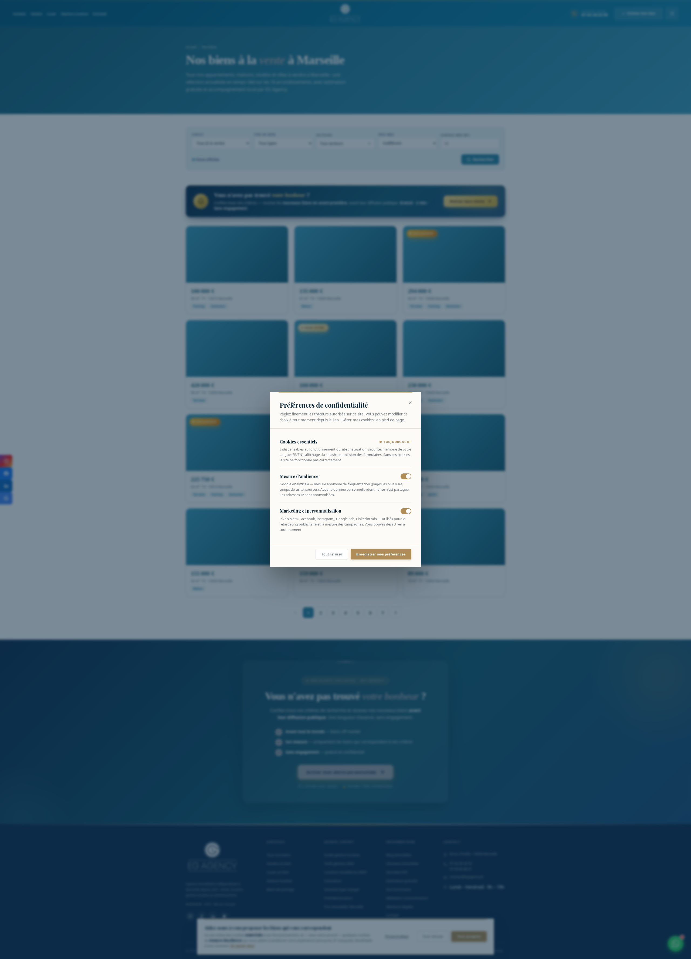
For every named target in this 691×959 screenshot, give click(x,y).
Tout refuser (331, 554)
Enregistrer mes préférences (381, 554)
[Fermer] (410, 402)
